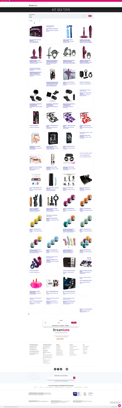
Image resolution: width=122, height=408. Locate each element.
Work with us (72, 344)
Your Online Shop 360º (46, 354)
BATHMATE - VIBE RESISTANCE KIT (85, 82)
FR (60, 331)
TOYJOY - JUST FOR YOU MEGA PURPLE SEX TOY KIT (68, 303)
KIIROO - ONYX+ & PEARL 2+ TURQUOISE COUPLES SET (51, 190)
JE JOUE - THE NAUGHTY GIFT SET (85, 156)
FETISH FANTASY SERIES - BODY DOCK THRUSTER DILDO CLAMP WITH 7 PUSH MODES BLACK (52, 83)
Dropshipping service (46, 338)
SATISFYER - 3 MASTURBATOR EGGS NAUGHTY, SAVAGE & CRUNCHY (68, 229)
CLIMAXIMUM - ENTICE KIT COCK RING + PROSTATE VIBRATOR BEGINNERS (52, 61)
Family (31, 17)
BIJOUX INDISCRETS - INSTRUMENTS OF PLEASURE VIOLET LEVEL (69, 104)
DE (61, 331)
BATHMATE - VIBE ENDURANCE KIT (85, 83)
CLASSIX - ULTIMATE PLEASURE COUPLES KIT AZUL (68, 40)
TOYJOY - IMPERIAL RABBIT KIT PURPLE (86, 280)
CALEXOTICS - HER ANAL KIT (34, 125)
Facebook (58, 361)
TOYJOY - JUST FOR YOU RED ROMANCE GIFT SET (85, 303)
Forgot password (56, 317)
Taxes (84, 342)
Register (67, 317)
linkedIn (64, 361)
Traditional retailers (59, 345)
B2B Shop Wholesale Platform (46, 340)
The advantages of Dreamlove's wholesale (33, 341)
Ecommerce (58, 339)
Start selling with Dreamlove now (47, 350)
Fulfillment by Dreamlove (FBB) (47, 345)
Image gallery (72, 345)
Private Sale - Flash (59, 342)
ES (57, 331)
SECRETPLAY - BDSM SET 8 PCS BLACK (69, 270)
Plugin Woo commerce (46, 352)
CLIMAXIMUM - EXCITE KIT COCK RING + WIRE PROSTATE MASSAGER (69, 61)
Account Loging (84, 0)
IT (63, 331)
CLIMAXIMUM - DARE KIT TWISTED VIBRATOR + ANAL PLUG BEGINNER (85, 40)
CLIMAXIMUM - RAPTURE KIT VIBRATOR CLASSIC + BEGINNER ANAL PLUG (36, 72)
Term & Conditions (86, 338)
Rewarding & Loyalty (59, 344)
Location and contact (73, 346)
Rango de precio (32, 14)
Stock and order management (45, 343)
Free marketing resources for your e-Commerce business (34, 344)
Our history (71, 339)
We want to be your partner (74, 341)
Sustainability (85, 344)
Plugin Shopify (45, 353)
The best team (72, 342)
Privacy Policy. (65, 373)
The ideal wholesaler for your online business (34, 346)
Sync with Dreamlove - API (47, 348)
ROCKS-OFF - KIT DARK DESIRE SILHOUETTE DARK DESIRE (34, 209)
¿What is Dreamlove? (73, 338)
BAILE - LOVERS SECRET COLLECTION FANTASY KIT (34, 42)
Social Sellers (58, 341)
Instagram (55, 361)
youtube (67, 361)
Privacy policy (85, 339)
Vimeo (61, 361)
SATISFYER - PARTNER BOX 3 (34, 270)
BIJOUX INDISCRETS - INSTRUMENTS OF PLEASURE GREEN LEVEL (36, 104)
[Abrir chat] (119, 405)
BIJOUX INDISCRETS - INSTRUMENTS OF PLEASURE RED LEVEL (52, 104)
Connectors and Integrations (47, 346)
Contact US (62, 317)
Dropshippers (58, 338)
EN (58, 331)
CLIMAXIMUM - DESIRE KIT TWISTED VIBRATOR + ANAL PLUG (35, 61)
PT (64, 331)
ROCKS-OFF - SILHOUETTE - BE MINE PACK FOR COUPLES (51, 209)
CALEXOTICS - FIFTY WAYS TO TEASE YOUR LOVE (85, 95)
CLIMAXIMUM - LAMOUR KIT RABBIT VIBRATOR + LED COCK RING (85, 61)
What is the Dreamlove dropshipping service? (33, 339)
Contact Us (85, 345)
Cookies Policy (85, 341)
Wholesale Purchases (59, 346)
